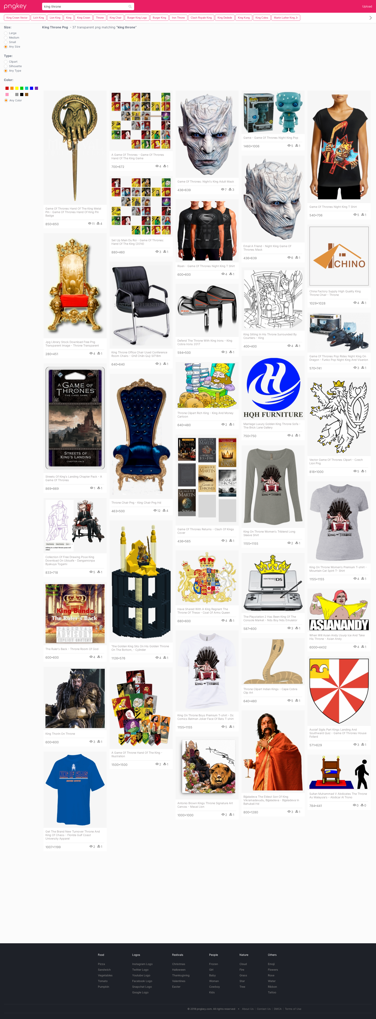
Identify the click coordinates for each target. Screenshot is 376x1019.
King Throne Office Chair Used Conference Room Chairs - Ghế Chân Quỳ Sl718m (139, 354)
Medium (14, 37)
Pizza (101, 964)
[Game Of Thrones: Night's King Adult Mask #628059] (207, 134)
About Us (248, 1008)
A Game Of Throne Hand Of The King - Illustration (136, 754)
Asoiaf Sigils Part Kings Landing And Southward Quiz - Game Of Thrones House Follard (337, 733)
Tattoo (272, 992)
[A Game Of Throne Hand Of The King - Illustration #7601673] (141, 708)
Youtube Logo (141, 975)
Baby (212, 975)
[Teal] (26, 88)
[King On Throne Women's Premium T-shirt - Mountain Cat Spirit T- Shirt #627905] (339, 522)
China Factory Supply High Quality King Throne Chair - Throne (335, 293)
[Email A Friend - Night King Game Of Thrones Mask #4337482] (273, 199)
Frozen (213, 964)
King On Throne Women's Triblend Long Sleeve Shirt (269, 533)
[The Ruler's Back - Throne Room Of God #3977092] (75, 613)
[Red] (7, 88)
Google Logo (140, 992)
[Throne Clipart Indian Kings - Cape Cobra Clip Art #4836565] (273, 661)
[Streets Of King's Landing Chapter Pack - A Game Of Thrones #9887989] (75, 418)
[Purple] (36, 88)
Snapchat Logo (142, 986)
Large (12, 33)
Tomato (103, 981)
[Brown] (26, 94)
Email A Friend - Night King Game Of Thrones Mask (267, 247)
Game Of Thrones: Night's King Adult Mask (205, 181)
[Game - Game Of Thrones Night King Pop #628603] (273, 112)
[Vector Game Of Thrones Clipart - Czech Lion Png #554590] (339, 417)
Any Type (15, 70)
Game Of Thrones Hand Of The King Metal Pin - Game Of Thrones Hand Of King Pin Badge (73, 212)
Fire (242, 969)
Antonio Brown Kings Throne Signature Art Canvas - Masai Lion (205, 804)
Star (242, 981)
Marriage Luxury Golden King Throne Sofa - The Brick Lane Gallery (271, 425)
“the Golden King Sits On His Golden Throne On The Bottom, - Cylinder (140, 648)
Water (272, 981)
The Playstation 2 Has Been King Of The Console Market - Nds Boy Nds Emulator (270, 618)
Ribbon (272, 986)
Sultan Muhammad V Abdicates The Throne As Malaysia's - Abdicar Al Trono (338, 795)
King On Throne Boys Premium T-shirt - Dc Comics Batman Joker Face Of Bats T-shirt (205, 717)
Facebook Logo (142, 981)
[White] (12, 94)
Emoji (271, 964)
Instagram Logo (142, 964)
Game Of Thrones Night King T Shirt (333, 206)
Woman (214, 981)
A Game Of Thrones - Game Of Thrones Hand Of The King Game (137, 156)
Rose (271, 975)
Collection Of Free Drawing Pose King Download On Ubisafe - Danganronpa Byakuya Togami (70, 560)
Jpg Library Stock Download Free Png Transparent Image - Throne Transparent (72, 343)
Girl (211, 969)
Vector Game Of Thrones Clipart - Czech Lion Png (336, 461)
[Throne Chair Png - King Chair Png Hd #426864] (141, 436)
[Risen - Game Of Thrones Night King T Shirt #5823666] (207, 230)
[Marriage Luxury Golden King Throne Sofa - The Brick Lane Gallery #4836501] (273, 388)
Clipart (13, 61)
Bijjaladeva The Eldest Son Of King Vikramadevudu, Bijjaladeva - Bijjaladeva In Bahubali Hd (271, 800)
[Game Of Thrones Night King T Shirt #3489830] (339, 147)
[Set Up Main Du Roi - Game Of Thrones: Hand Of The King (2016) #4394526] (141, 206)
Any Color (15, 100)
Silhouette (15, 66)
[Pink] (7, 94)
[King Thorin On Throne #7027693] (75, 698)
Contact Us (264, 1008)
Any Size (14, 46)
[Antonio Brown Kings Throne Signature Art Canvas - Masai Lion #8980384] (207, 768)
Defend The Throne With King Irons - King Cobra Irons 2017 (204, 342)
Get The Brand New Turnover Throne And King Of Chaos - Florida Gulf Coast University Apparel (72, 835)
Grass (243, 975)
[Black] (22, 94)
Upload (367, 6)
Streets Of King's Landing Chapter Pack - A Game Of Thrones (73, 478)
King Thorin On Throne (60, 733)
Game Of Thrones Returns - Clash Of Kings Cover (205, 531)
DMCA (278, 1008)
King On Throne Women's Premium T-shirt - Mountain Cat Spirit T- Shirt (338, 568)
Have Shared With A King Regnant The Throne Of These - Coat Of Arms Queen (203, 610)
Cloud (243, 964)
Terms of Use (293, 1008)
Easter (176, 986)
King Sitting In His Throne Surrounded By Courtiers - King (270, 336)
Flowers (273, 969)
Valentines (178, 981)
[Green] (22, 88)
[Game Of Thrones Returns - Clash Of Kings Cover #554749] (207, 480)
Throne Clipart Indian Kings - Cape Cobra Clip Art (270, 690)
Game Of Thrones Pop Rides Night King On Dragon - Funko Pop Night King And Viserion (338, 358)
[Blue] (31, 88)
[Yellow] (17, 88)
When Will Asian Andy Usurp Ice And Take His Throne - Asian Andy (337, 637)
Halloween (178, 969)
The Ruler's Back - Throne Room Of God (72, 649)
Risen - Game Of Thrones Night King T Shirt (206, 266)
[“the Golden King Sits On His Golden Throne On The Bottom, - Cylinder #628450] (141, 581)
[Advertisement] (207, 60)
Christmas (178, 964)
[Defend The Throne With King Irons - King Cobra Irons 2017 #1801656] (207, 310)
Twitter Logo (140, 969)
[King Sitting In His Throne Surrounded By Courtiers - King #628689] (273, 299)
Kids (212, 992)
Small (12, 42)
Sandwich (104, 969)
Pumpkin (103, 986)
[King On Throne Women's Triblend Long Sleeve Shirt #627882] (273, 486)
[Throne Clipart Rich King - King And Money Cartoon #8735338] (207, 385)
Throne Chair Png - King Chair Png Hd (136, 502)
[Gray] (17, 94)
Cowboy (214, 986)
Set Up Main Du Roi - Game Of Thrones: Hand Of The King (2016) (137, 242)
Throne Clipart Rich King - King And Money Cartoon (205, 414)
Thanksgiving (181, 975)
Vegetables (105, 975)
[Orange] (12, 88)
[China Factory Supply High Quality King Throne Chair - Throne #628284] (339, 256)
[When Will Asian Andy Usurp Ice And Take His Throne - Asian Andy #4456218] (339, 610)
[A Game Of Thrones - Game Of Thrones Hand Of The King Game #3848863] (141, 121)
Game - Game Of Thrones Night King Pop (270, 137)
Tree (242, 986)
